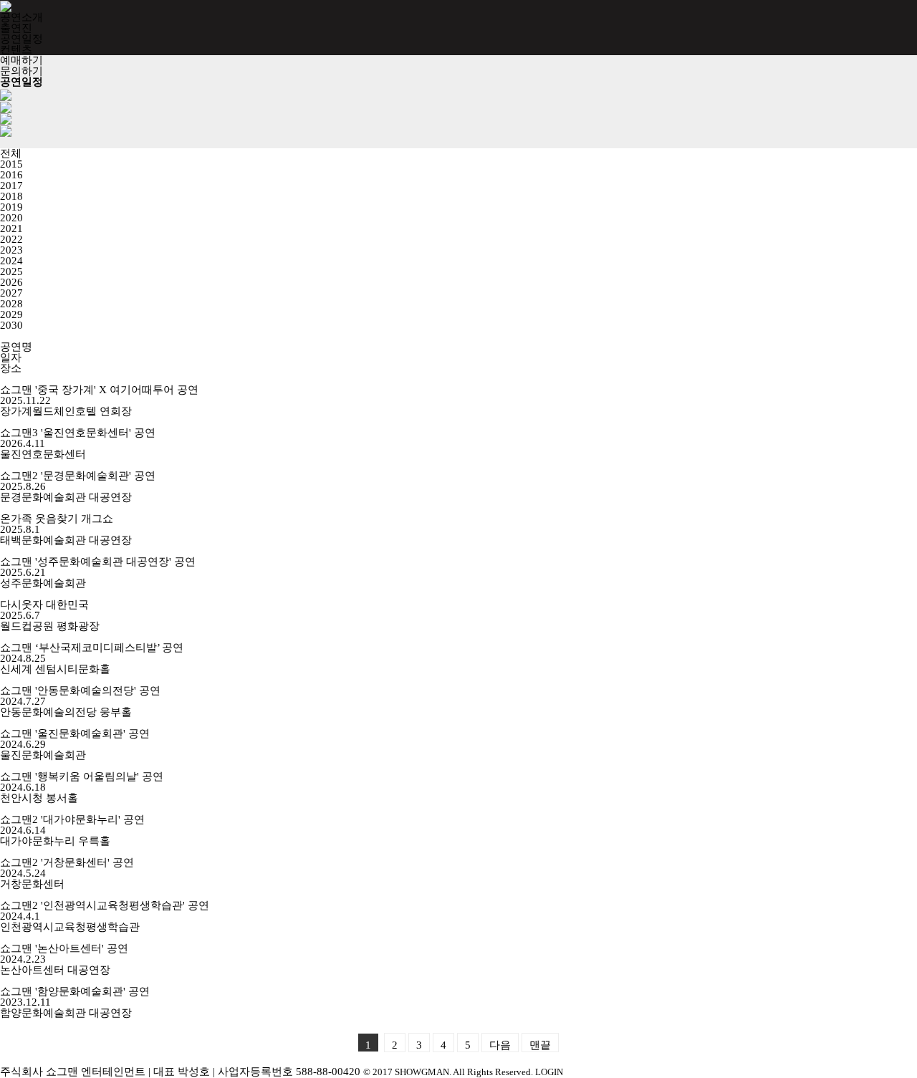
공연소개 (21, 17)
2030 (11, 325)
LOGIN (549, 1072)
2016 (11, 175)
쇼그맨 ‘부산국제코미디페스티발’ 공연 (91, 647)
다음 (500, 1045)
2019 (11, 207)
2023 (11, 250)
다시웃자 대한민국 (44, 604)
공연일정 (21, 38)
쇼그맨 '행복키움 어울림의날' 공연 (81, 776)
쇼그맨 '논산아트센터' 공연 (64, 948)
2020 (11, 217)
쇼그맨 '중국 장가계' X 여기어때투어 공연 (99, 389)
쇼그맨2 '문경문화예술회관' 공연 (77, 475)
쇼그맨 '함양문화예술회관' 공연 (75, 991)
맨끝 (540, 1045)
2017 (11, 185)
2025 (11, 271)
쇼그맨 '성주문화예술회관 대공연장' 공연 (98, 561)
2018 (11, 196)
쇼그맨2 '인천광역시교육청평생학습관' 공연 (104, 905)
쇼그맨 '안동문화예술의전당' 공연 (80, 690)
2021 (11, 228)
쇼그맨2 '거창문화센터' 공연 (67, 862)
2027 (11, 293)
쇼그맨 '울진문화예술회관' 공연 (75, 733)
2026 (11, 282)
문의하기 (21, 71)
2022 (11, 239)
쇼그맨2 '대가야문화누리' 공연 (72, 819)
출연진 (16, 28)
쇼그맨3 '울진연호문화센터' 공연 (77, 432)
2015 (11, 164)
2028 (11, 303)
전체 (10, 153)
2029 (11, 314)
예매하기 (21, 60)
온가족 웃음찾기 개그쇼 (56, 518)
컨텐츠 (16, 49)
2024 (11, 260)
